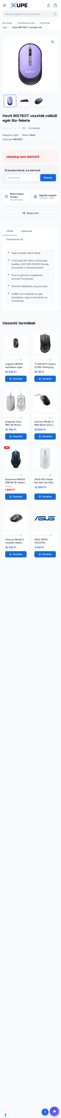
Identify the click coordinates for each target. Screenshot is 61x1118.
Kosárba (17, 378)
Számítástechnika (26, 23)
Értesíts (48, 177)
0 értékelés (34, 128)
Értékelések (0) (14, 239)
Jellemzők (26, 231)
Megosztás (33, 213)
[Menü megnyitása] (4, 5)
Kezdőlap (7, 23)
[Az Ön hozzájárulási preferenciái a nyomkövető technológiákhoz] (5, 1115)
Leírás (9, 231)
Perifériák (45, 23)
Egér (5, 27)
